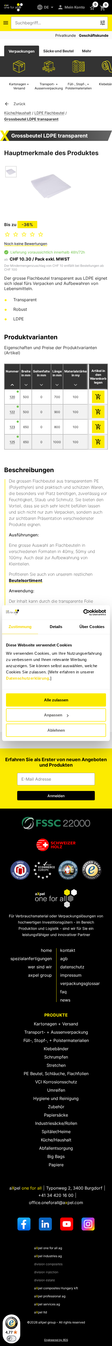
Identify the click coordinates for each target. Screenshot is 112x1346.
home (46, 950)
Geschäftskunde (93, 35)
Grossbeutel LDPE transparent (31, 119)
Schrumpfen (56, 1057)
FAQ (63, 991)
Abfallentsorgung (56, 1148)
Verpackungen (22, 51)
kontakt (67, 950)
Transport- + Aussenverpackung (56, 1032)
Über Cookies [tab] (91, 626)
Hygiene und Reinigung (56, 1098)
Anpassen (53, 715)
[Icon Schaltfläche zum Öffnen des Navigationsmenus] (6, 23)
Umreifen (56, 1090)
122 (12, 412)
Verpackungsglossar (80, 983)
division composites (48, 1264)
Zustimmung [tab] (20, 626)
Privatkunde (65, 35)
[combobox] (55, 23)
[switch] (11, 1338)
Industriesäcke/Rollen (56, 1123)
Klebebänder (56, 1048)
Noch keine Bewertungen (25, 243)
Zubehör (56, 1106)
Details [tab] (56, 626)
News (65, 1000)
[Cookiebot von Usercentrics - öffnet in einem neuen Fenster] (83, 612)
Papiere (56, 1164)
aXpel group (40, 975)
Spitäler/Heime (56, 1131)
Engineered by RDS (56, 1340)
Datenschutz (72, 966)
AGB (64, 958)
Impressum (71, 975)
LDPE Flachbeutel (49, 113)
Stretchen (56, 1065)
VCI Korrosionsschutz (56, 1081)
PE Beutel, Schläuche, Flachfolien (56, 1073)
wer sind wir (40, 966)
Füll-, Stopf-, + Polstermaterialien (56, 1040)
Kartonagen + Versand (56, 1023)
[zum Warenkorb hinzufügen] (98, 397)
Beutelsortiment (25, 580)
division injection (46, 1272)
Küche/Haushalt (17, 113)
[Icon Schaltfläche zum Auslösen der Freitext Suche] (102, 23)
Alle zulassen (56, 700)
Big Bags (56, 1156)
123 (12, 427)
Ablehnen (56, 730)
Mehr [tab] (86, 51)
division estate (44, 1280)
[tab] (21, 51)
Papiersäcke (56, 1115)
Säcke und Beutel (58, 51)
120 (12, 397)
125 (12, 442)
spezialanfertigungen (31, 958)
